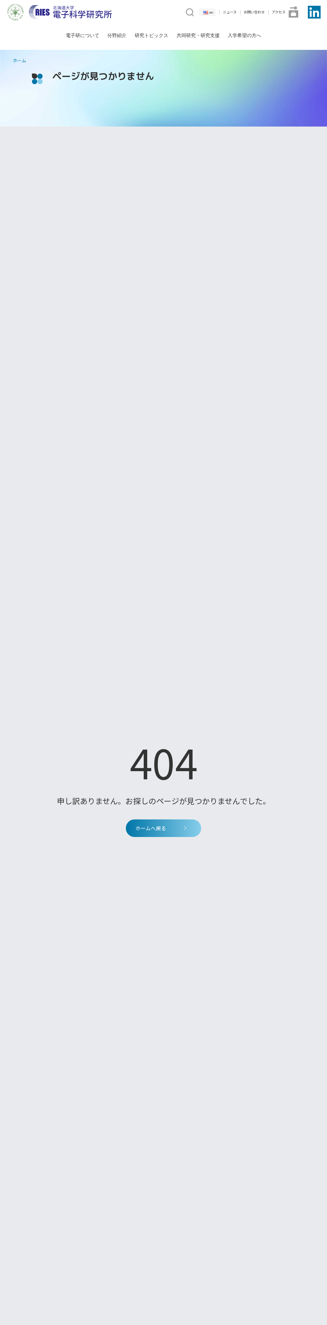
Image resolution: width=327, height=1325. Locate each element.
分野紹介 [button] (116, 35)
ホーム (19, 60)
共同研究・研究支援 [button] (198, 35)
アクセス (278, 11)
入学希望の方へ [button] (244, 35)
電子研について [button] (82, 35)
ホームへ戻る (150, 828)
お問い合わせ (254, 11)
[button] (189, 11)
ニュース (230, 11)
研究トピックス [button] (151, 35)
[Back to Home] (70, 12)
